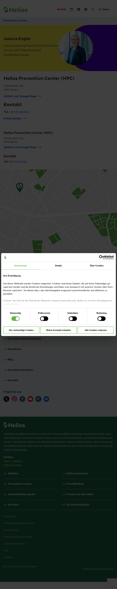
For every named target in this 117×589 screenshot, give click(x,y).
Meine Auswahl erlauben (58, 330)
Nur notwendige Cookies (21, 330)
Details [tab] (58, 265)
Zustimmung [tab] (20, 265)
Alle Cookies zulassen (96, 330)
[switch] (44, 318)
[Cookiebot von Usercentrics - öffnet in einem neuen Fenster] (101, 257)
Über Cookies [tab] (97, 265)
